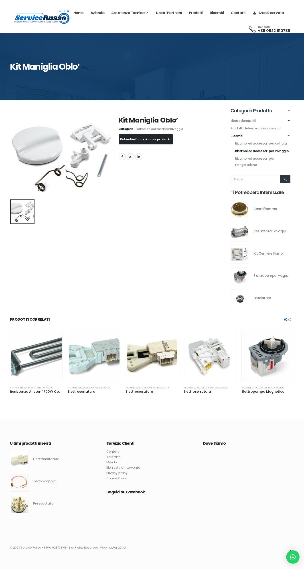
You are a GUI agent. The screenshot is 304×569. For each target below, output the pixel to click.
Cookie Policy (116, 478)
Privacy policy (117, 473)
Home (78, 12)
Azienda (98, 12)
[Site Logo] (41, 17)
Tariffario (113, 457)
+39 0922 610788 (274, 30)
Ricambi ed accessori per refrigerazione (254, 161)
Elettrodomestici (243, 121)
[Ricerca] (285, 179)
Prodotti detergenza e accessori (255, 128)
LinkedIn (138, 156)
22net (122, 547)
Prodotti (196, 12)
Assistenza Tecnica (127, 12)
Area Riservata (271, 12)
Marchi (111, 462)
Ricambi (217, 12)
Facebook (122, 156)
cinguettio (130, 156)
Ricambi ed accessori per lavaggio (159, 129)
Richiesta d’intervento (123, 467)
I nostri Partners (168, 12)
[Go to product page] (240, 210)
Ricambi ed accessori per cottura (261, 143)
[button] (286, 319)
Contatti (238, 12)
